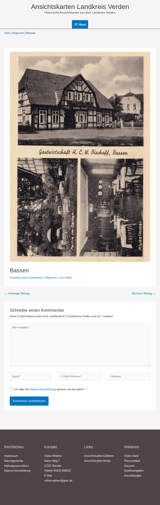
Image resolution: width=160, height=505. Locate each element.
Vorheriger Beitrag (17, 293)
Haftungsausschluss (16, 465)
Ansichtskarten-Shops (97, 460)
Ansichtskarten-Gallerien (99, 455)
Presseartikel (132, 460)
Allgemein (51, 277)
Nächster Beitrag (143, 293)
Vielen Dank (131, 455)
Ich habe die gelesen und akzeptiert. (50, 389)
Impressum (11, 455)
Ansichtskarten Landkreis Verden (80, 6)
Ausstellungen (132, 475)
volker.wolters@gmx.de (58, 480)
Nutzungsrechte (13, 460)
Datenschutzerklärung (43, 389)
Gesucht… (130, 465)
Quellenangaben (134, 470)
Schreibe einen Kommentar (26, 277)
